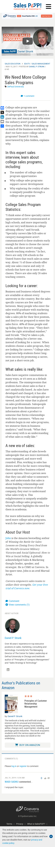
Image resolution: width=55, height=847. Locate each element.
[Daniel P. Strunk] (12, 625)
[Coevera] (27, 809)
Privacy (19, 823)
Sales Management (41, 63)
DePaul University (15, 86)
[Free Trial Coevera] (27, 16)
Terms (9, 823)
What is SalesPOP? (36, 823)
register (23, 766)
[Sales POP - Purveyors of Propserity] (27, 6)
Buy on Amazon (29, 745)
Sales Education (12, 63)
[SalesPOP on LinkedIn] (8, 669)
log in (13, 766)
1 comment (29, 95)
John (8, 538)
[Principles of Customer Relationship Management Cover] (11, 704)
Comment (14, 601)
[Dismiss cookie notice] (51, 836)
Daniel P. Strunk (37, 66)
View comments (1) (19, 604)
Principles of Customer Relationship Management (35, 703)
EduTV (27, 63)
